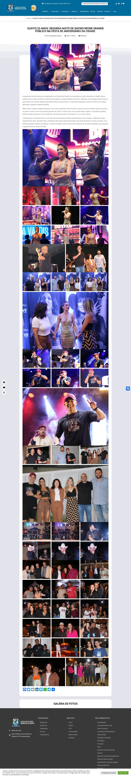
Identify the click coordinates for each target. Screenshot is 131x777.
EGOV (114, 11)
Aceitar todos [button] (123, 773)
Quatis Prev (43, 725)
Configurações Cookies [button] (109, 773)
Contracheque (73, 731)
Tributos (99, 753)
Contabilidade (101, 722)
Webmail (100, 768)
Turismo (42, 731)
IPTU (70, 728)
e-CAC (70, 722)
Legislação (65, 11)
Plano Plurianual (102, 728)
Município (45, 11)
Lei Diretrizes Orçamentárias (106, 731)
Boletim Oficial (73, 734)
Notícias (92, 11)
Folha (99, 747)
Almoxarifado (101, 734)
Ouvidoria (100, 11)
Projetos (107, 11)
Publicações (55, 11)
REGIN (71, 725)
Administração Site (103, 765)
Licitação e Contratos (104, 738)
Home (28, 18)
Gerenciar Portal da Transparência (108, 756)
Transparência (84, 11)
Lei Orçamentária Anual (104, 725)
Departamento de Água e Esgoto (107, 762)
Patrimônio (100, 741)
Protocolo (100, 744)
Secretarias (43, 722)
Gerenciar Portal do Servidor (106, 750)
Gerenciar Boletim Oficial (105, 759)
